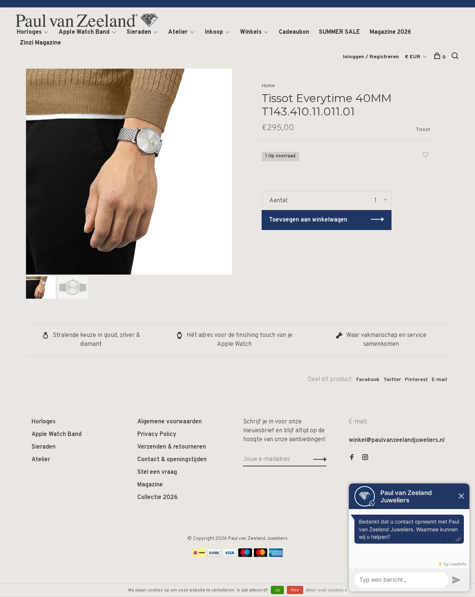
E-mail (439, 380)
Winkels (251, 32)
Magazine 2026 (390, 32)
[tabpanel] (129, 172)
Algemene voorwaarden (169, 422)
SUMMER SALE (339, 32)
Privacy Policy (156, 434)
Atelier (178, 32)
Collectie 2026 (157, 497)
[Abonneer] (318, 459)
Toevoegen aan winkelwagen (308, 220)
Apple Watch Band (84, 32)
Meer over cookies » (326, 590)
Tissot (423, 130)
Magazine (150, 485)
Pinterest (416, 380)
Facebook (368, 380)
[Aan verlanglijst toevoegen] (426, 156)
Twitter (392, 380)
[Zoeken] (456, 57)
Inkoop (214, 32)
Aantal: (278, 200)
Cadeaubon (294, 32)
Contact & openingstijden (172, 459)
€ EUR (413, 57)
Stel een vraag (157, 472)
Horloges (29, 32)
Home (268, 86)
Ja (277, 590)
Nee (295, 590)
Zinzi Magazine (40, 43)
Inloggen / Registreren (371, 57)
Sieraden (139, 32)
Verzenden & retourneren (171, 447)
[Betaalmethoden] (199, 555)
